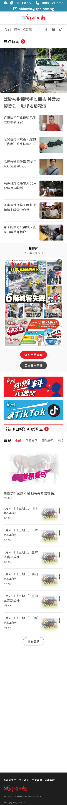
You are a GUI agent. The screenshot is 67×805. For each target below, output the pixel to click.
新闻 (8, 29)
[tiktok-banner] (33, 410)
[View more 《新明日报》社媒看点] (46, 429)
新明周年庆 (10, 780)
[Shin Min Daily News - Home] (33, 18)
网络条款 (50, 780)
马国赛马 (31, 440)
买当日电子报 (33, 365)
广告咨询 (37, 780)
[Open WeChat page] (6, 3)
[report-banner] (33, 386)
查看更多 (34, 641)
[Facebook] (46, 29)
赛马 (17, 29)
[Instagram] (53, 29)
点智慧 (27, 29)
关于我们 (24, 780)
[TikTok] (60, 29)
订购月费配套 (33, 355)
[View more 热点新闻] (23, 41)
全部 (18, 440)
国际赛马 (48, 440)
